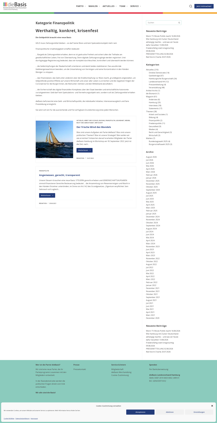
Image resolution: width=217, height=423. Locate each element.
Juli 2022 (149, 267)
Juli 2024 (149, 231)
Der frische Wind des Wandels (94, 127)
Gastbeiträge (154, 75)
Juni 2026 (150, 163)
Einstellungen (199, 412)
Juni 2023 (150, 249)
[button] (212, 406)
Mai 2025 (150, 201)
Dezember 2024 (152, 216)
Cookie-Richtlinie (9, 418)
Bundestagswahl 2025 (158, 141)
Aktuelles (108, 6)
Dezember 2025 (152, 181)
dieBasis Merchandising (121, 372)
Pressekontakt (79, 369)
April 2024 (150, 240)
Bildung (102, 120)
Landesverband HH (157, 81)
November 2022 (153, 258)
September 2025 (153, 190)
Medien (127, 120)
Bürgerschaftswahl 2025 (159, 144)
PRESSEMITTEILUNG (155, 54)
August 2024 (151, 228)
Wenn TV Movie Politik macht (158, 36)
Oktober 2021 (152, 294)
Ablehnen (170, 412)
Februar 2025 (151, 210)
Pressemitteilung (156, 84)
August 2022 (151, 264)
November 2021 (153, 291)
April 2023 (150, 252)
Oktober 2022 (152, 261)
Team (122, 6)
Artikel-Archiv (151, 90)
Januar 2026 (151, 178)
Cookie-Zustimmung (120, 375)
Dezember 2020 (152, 318)
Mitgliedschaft (117, 369)
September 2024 (153, 225)
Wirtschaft (99, 123)
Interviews (153, 105)
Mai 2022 (150, 273)
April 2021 (150, 312)
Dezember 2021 (152, 288)
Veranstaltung (155, 87)
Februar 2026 (151, 175)
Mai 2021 (150, 309)
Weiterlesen (84, 150)
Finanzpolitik (110, 120)
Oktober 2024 (152, 222)
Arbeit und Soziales (91, 120)
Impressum (34, 418)
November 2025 (153, 184)
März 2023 (150, 255)
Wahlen (93, 6)
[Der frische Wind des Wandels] (54, 139)
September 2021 (153, 297)
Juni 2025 (150, 199)
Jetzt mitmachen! (204, 6)
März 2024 (150, 243)
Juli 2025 (149, 195)
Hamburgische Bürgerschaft (161, 78)
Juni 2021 (150, 306)
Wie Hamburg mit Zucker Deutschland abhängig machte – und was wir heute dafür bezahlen (162, 42)
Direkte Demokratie (157, 72)
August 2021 (151, 300)
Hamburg (153, 102)
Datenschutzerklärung (22, 418)
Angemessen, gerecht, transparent (59, 175)
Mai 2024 (150, 237)
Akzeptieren (140, 412)
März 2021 (150, 315)
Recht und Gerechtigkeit (85, 123)
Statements (154, 108)
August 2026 (151, 157)
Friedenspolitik (155, 123)
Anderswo (153, 99)
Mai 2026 (150, 166)
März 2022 (150, 279)
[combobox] (161, 22)
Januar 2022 (151, 285)
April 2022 (150, 276)
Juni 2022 (150, 270)
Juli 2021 (149, 303)
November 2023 (153, 246)
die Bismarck (151, 93)
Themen (149, 111)
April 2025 (150, 205)
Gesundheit (120, 120)
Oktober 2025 (152, 187)
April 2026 (150, 169)
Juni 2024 (150, 234)
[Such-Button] (179, 22)
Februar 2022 (151, 282)
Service (134, 6)
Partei (80, 6)
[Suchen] (190, 6)
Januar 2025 (151, 213)
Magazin (149, 96)
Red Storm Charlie (153, 57)
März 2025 (150, 207)
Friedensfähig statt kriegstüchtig (160, 48)
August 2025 (151, 193)
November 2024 (153, 219)
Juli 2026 (149, 160)
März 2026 (150, 172)
